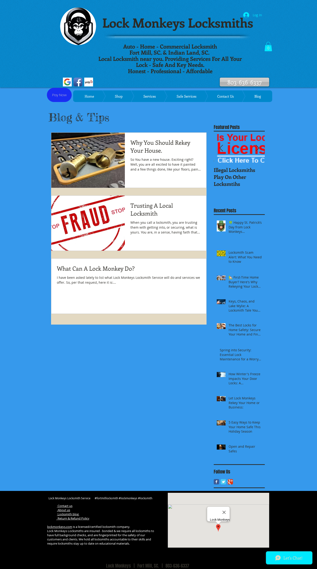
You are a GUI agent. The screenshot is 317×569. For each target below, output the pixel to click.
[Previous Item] (221, 148)
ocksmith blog (69, 514)
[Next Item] (257, 148)
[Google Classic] (230, 481)
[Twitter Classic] (223, 481)
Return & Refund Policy (72, 518)
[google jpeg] (67, 82)
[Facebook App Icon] (78, 82)
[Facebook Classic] (216, 481)
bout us (64, 510)
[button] (268, 46)
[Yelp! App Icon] (88, 82)
